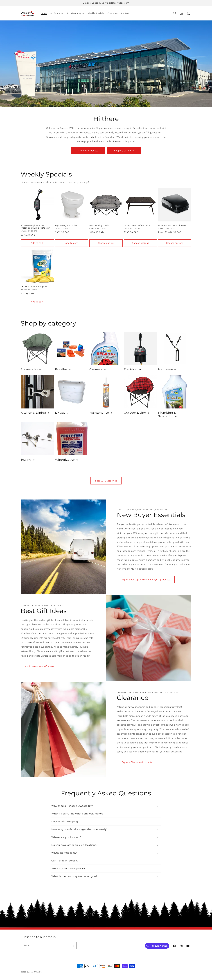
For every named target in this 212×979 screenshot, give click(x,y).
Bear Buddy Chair (99, 225)
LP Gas (60, 412)
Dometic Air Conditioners (172, 225)
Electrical (131, 369)
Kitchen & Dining (33, 412)
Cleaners (95, 369)
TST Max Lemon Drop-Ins (34, 286)
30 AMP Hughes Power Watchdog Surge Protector (35, 226)
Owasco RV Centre (34, 972)
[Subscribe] (73, 945)
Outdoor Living (135, 412)
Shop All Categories (106, 480)
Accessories (29, 369)
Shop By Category (124, 150)
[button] (174, 13)
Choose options (106, 242)
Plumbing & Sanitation (167, 414)
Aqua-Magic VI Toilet (66, 225)
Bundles (61, 369)
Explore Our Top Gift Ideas (39, 666)
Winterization (65, 459)
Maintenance (99, 412)
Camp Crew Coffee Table (137, 225)
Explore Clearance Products (137, 762)
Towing (26, 459)
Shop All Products (88, 150)
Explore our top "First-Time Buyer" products (146, 579)
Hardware (165, 369)
